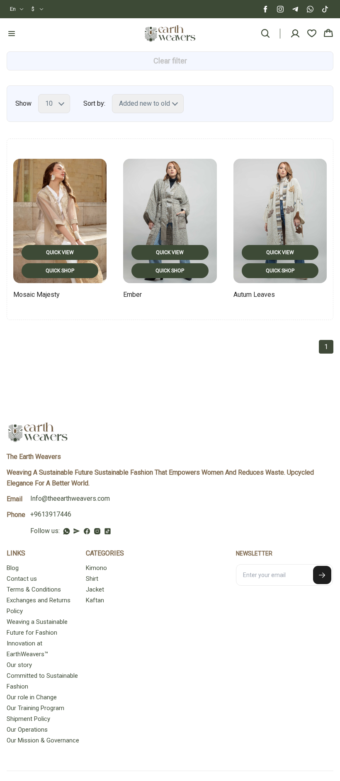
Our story (19, 665)
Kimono (96, 568)
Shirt (92, 578)
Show (23, 103)
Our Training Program (35, 708)
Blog (13, 568)
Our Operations (27, 729)
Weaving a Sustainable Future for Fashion (37, 627)
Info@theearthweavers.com (70, 498)
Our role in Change (32, 697)
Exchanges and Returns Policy (38, 606)
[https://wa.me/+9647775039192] (66, 531)
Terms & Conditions (34, 589)
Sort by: (94, 103)
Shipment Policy (28, 719)
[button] (17, 9)
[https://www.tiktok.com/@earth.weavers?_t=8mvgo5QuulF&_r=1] (107, 531)
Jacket (95, 589)
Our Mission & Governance (43, 740)
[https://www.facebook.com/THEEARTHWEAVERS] (86, 531)
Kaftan (95, 600)
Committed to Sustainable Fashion (42, 681)
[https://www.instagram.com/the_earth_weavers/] (97, 531)
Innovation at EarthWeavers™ (27, 649)
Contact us (22, 578)
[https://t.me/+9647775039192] (76, 531)
